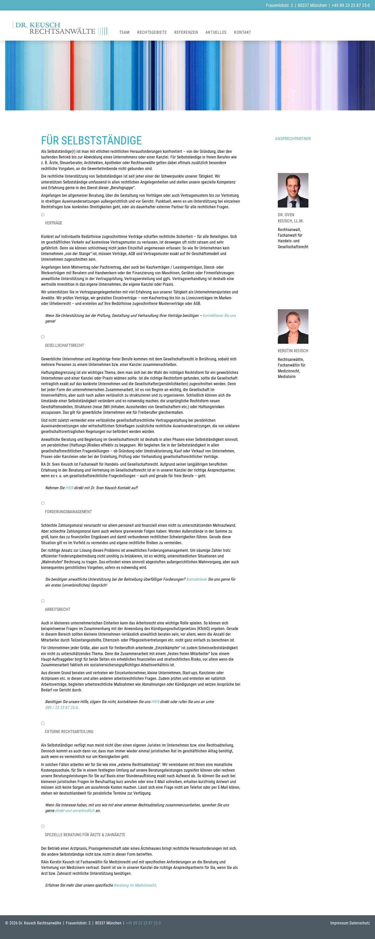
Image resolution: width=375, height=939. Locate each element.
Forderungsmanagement (68, 511)
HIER (69, 487)
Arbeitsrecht (57, 609)
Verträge (53, 223)
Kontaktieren (196, 579)
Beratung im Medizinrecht (135, 885)
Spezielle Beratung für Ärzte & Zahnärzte (85, 834)
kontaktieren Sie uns (219, 315)
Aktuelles (216, 32)
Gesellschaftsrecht (64, 345)
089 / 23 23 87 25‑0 (61, 707)
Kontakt (242, 32)
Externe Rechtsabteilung (69, 731)
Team (124, 32)
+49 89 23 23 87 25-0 (143, 923)
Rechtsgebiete (152, 32)
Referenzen (186, 32)
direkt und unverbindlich (74, 810)
